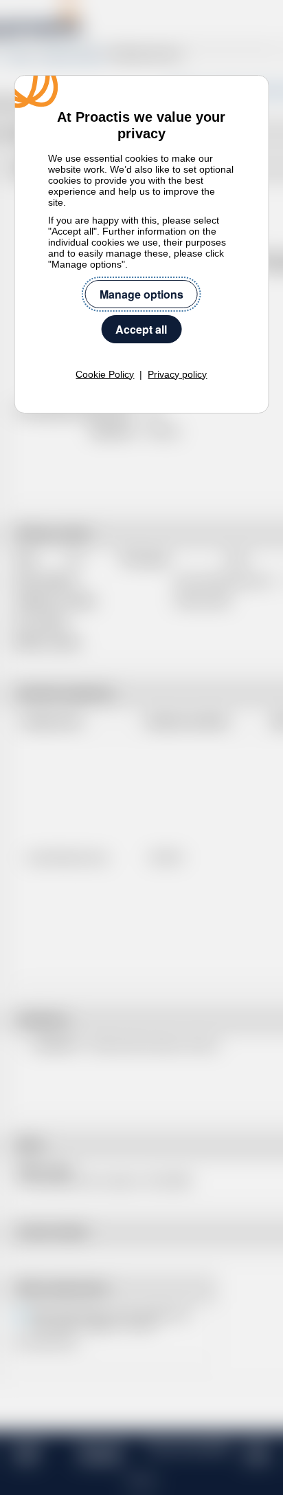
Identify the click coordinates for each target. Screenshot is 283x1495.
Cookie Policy (105, 374)
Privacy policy (177, 374)
